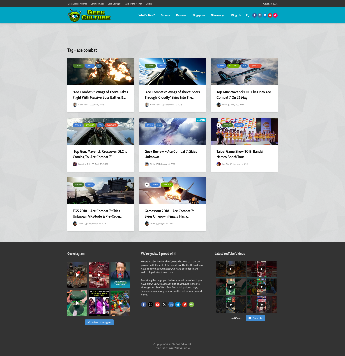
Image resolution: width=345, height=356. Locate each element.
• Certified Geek (96, 3)
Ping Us (236, 15)
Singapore (198, 15)
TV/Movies (255, 65)
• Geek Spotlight (113, 3)
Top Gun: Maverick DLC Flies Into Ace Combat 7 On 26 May (244, 95)
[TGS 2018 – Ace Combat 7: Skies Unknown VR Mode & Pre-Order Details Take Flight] (100, 190)
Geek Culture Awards (77, 3)
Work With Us (175, 347)
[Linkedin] (171, 304)
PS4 (244, 65)
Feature (78, 65)
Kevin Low (83, 104)
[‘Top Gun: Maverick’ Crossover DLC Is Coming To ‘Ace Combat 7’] (100, 131)
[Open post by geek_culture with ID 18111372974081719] (120, 303)
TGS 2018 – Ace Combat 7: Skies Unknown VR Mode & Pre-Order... (97, 213)
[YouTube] (157, 304)
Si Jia (152, 164)
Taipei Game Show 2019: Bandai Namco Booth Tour (240, 154)
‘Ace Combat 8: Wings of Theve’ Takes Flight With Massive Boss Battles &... (100, 95)
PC (99, 65)
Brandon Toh (84, 164)
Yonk (224, 104)
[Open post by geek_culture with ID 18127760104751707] (120, 275)
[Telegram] (178, 304)
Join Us (187, 347)
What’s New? (147, 15)
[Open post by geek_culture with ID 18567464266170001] (99, 303)
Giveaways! (218, 15)
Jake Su (225, 164)
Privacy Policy (161, 347)
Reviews (181, 15)
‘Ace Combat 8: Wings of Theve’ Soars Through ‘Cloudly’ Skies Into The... (172, 95)
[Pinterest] (184, 304)
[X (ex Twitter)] (164, 304)
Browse (165, 15)
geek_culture (77, 264)
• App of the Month (132, 3)
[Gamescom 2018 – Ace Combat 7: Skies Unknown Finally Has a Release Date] (172, 190)
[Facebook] (143, 304)
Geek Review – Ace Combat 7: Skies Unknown (171, 154)
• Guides (148, 3)
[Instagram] (150, 304)
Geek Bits (233, 65)
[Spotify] (191, 304)
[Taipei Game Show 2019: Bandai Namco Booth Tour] (244, 131)
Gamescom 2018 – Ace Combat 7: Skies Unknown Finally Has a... (169, 213)
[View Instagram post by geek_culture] (85, 286)
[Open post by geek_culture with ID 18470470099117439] (77, 275)
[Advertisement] (172, 37)
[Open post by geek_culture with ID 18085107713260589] (99, 275)
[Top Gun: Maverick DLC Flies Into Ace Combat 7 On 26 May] (244, 71)
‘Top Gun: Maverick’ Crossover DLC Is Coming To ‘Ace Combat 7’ (100, 154)
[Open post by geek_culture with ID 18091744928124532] (77, 303)
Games (90, 65)
